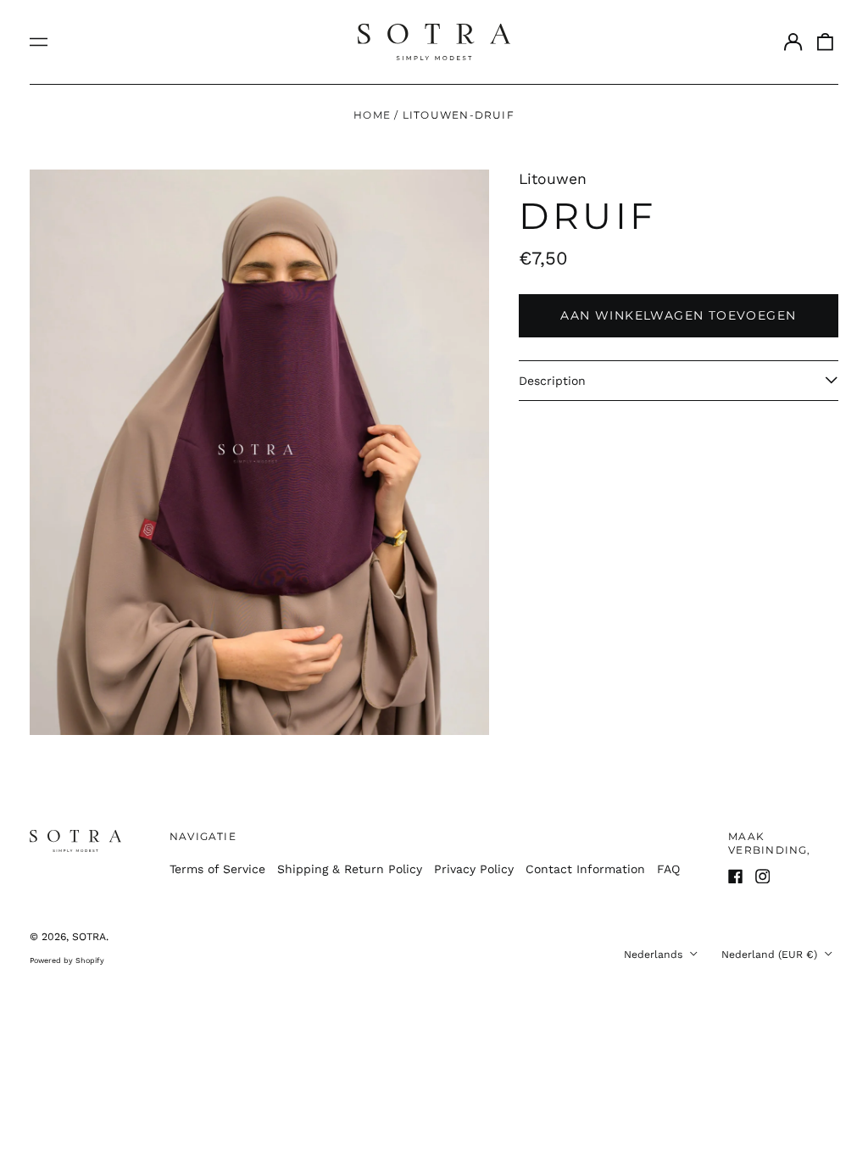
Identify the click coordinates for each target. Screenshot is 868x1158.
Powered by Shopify (67, 960)
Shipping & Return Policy (349, 869)
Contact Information (585, 869)
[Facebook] (735, 876)
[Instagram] (763, 876)
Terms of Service (217, 869)
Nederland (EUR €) (771, 954)
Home (372, 115)
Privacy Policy (474, 869)
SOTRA (89, 937)
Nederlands (655, 954)
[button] (825, 42)
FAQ (668, 869)
